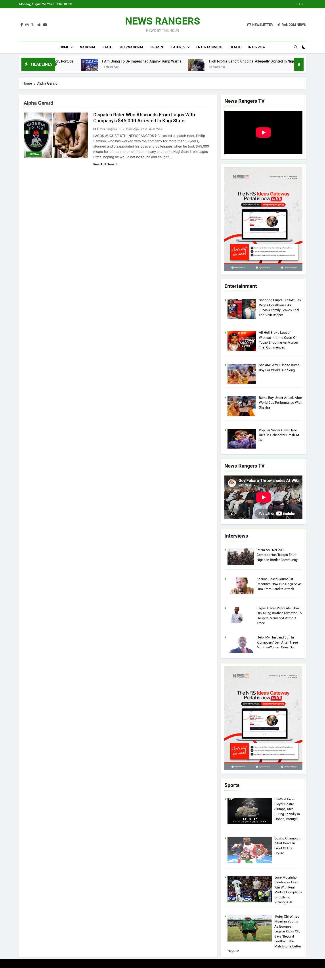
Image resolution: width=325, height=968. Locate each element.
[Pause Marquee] (299, 64)
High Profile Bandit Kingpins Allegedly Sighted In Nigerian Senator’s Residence (230, 61)
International (131, 47)
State (107, 47)
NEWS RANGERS (162, 21)
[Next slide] (303, 4)
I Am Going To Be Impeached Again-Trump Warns (100, 61)
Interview (256, 47)
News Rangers (107, 129)
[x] (33, 25)
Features (177, 47)
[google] (39, 25)
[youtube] (45, 25)
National (88, 47)
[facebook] (21, 25)
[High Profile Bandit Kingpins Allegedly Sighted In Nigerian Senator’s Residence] (155, 67)
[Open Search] (295, 47)
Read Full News (103, 164)
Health (235, 47)
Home (64, 47)
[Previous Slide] (296, 4)
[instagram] (27, 25)
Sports (156, 47)
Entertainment (209, 47)
